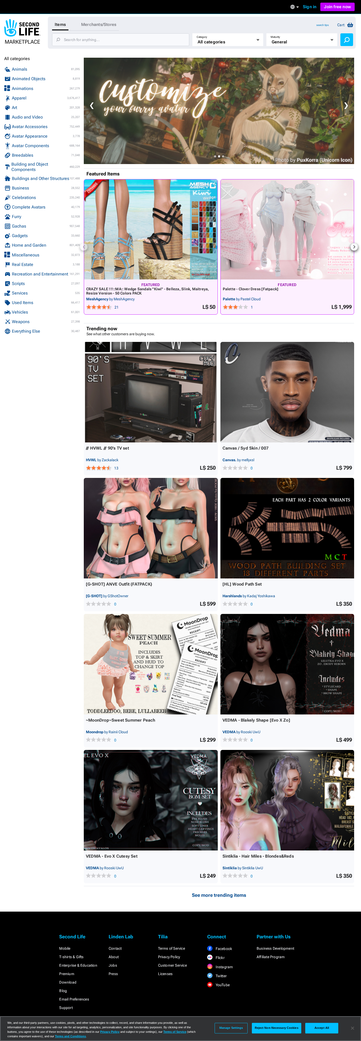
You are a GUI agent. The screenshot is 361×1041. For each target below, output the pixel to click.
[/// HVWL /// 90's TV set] (151, 392)
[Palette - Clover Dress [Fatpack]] (287, 229)
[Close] (352, 1028)
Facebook (223, 949)
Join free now (337, 6)
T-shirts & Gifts (71, 957)
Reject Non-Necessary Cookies (276, 1028)
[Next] (354, 247)
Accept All (321, 1028)
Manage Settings (231, 1028)
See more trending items (219, 895)
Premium (66, 974)
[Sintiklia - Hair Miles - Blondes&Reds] (287, 800)
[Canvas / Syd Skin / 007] (287, 392)
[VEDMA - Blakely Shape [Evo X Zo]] (287, 664)
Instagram (224, 967)
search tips (322, 25)
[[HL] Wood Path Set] (287, 528)
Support (65, 1008)
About (114, 957)
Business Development (275, 948)
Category (202, 36)
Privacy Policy (169, 957)
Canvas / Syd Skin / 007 (246, 448)
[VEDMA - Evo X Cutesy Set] (151, 800)
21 (116, 307)
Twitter (221, 976)
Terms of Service (171, 948)
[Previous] (83, 247)
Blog (63, 991)
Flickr (219, 958)
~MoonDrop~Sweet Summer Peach (120, 720)
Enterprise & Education (78, 965)
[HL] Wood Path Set (242, 584)
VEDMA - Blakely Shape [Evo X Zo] (256, 720)
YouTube (222, 985)
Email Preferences (74, 999)
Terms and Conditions (70, 1036)
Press (113, 974)
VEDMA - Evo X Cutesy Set (111, 856)
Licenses (165, 974)
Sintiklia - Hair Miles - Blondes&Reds (258, 856)
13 (116, 468)
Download (67, 982)
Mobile (64, 948)
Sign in (309, 6)
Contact (115, 948)
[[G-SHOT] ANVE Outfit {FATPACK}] (151, 528)
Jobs (113, 965)
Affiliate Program (271, 957)
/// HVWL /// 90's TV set (107, 448)
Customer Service (172, 965)
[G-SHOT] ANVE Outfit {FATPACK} (119, 584)
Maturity (275, 36)
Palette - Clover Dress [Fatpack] (251, 289)
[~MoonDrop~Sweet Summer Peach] (151, 664)
